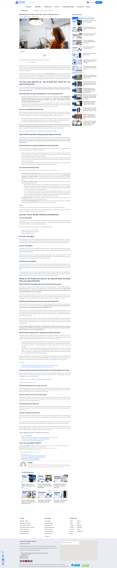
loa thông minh (62, 220)
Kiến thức (45, 10)
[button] (68, 51)
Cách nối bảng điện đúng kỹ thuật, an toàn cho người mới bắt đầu (89, 28)
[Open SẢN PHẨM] (40, 7)
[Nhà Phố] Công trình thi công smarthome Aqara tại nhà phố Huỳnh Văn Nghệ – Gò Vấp (89, 103)
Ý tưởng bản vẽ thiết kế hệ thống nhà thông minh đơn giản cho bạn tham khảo (40, 365)
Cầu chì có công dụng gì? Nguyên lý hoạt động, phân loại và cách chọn (89, 41)
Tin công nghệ (36, 10)
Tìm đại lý (92, 2)
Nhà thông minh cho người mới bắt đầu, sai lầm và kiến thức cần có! (37, 367)
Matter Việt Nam (27, 428)
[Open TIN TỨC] (59, 7)
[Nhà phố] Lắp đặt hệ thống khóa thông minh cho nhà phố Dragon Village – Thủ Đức (90, 76)
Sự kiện (41, 10)
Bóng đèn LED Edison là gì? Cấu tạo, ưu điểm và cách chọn (60, 486)
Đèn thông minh (23, 248)
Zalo (3, 553)
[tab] (75, 18)
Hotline (3, 557)
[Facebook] (21, 561)
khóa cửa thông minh (26, 264)
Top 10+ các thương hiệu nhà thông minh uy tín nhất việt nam (38, 379)
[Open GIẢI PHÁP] (31, 7)
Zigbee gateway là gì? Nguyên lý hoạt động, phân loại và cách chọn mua (90, 61)
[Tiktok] (26, 561)
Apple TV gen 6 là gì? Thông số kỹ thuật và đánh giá (28, 486)
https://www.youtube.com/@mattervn (32, 458)
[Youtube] (23, 561)
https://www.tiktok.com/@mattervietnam (32, 459)
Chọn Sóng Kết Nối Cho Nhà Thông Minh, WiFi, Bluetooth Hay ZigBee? (40, 131)
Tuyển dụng (50, 10)
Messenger (3, 561)
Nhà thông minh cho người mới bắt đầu (40, 60)
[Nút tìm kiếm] (65, 2)
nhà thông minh (26, 60)
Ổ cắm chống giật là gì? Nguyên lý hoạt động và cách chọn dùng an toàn (89, 68)
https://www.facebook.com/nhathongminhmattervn (35, 457)
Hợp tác (3, 565)
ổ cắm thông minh (25, 239)
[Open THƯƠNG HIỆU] (51, 7)
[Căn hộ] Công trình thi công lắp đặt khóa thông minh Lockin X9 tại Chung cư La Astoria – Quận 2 (90, 109)
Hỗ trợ (98, 2)
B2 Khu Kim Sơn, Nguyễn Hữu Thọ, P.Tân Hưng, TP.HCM (35, 455)
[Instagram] (29, 561)
